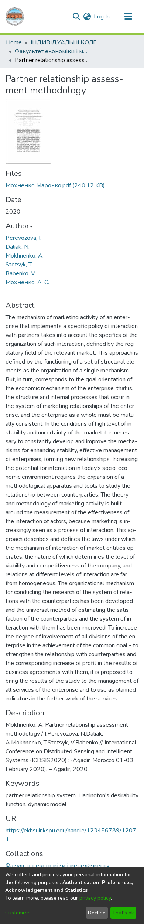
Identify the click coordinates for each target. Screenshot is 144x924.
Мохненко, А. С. (27, 282)
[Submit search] (76, 16)
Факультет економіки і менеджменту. (52, 51)
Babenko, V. (21, 273)
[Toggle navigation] (128, 17)
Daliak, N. (18, 247)
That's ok (123, 912)
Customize (17, 912)
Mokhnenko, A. (25, 256)
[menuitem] (87, 16)
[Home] (15, 16)
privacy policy (95, 897)
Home (14, 42)
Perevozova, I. (23, 238)
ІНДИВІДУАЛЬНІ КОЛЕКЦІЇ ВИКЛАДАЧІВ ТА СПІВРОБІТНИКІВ (67, 42)
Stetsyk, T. (19, 264)
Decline (97, 912)
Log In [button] (102, 17)
